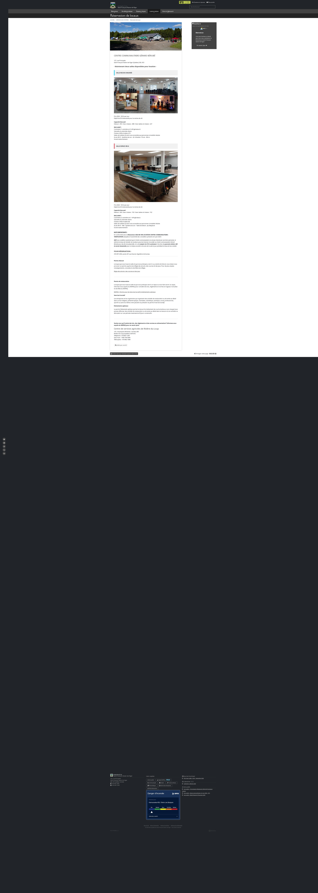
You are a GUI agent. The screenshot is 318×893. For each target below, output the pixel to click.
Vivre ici (168, 11)
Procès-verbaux (172, 782)
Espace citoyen (141, 11)
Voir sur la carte (153, 816)
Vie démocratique (127, 11)
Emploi (162, 782)
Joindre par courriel (121, 345)
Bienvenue (114, 11)
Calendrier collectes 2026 (190, 783)
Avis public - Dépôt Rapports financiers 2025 (194, 795)
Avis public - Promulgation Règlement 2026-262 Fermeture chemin (197, 790)
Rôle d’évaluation (153, 788)
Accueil (112, 20)
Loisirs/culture (154, 11)
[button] (215, 354)
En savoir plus (201, 45)
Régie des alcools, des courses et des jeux (127, 271)
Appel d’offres (161, 780)
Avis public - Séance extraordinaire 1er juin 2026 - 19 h (197, 793)
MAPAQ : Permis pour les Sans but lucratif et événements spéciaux (135, 292)
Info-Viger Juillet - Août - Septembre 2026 (194, 778)
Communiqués (152, 782)
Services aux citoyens (122, 20)
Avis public (151, 780)
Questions (199, 2)
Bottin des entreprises (165, 785)
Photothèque (152, 785)
